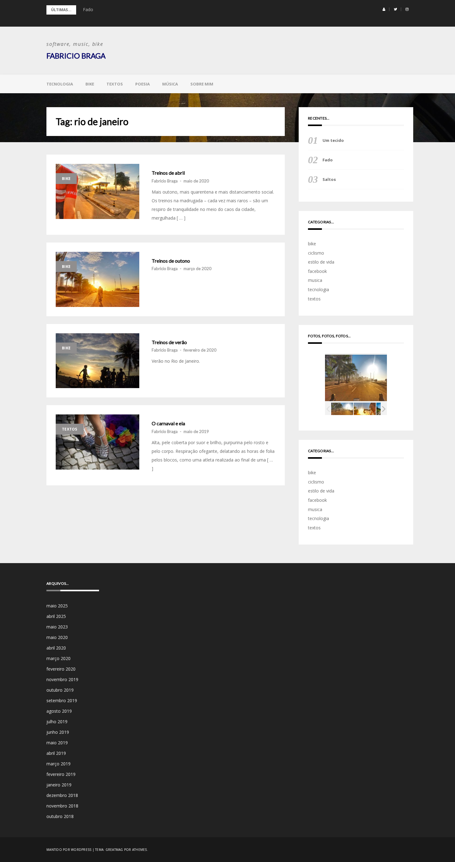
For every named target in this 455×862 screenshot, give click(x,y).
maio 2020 (57, 637)
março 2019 (58, 764)
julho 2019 (56, 721)
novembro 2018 (62, 806)
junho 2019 (57, 732)
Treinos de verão (169, 342)
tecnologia (59, 84)
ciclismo (316, 253)
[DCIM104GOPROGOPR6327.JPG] (342, 409)
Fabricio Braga (76, 55)
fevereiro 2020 (61, 669)
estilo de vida (321, 262)
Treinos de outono (171, 261)
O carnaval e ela (168, 423)
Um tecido (333, 140)
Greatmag (114, 849)
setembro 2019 (61, 700)
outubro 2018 (60, 816)
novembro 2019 (62, 679)
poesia (142, 84)
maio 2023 (57, 627)
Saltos (329, 179)
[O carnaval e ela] (97, 442)
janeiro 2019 (59, 785)
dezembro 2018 (62, 795)
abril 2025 (56, 616)
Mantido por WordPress (68, 849)
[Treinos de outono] (97, 279)
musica (315, 280)
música (170, 84)
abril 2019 (56, 753)
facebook (317, 271)
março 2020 (58, 658)
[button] (384, 9)
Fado (88, 9)
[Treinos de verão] (97, 360)
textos (114, 84)
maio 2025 (57, 606)
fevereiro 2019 (61, 774)
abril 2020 (56, 648)
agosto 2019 (59, 711)
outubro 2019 (60, 690)
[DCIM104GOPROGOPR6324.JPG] (365, 409)
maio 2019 (57, 743)
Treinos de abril (168, 173)
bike (89, 84)
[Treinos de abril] (97, 191)
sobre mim (201, 84)
